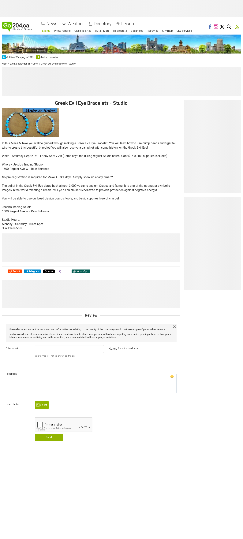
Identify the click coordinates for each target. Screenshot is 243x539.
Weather (75, 23)
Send (49, 437)
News (52, 23)
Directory (102, 23)
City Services (184, 30)
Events (46, 30)
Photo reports (62, 30)
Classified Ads (82, 30)
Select (43, 404)
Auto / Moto (102, 30)
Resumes (152, 30)
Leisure (128, 23)
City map (167, 30)
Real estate (120, 30)
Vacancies (137, 30)
